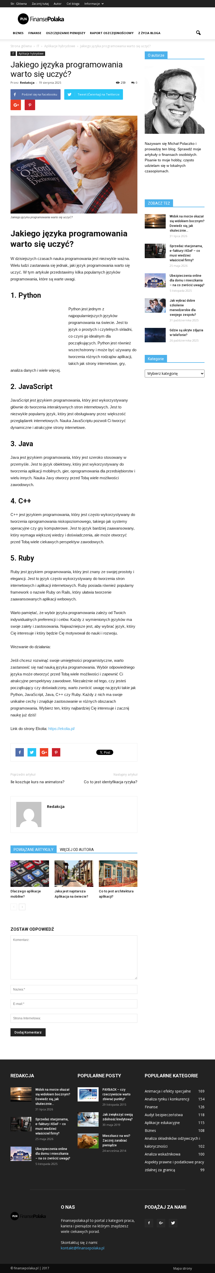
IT (13, 53)
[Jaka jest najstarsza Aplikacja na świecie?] (74, 873)
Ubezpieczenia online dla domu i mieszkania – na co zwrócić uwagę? (187, 280)
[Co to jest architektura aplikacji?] (118, 873)
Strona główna (21, 46)
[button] (198, 33)
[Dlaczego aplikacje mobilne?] (29, 873)
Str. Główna (18, 4)
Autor (58, 4)
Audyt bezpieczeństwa (164, 1114)
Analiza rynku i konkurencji (167, 1098)
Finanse (34, 33)
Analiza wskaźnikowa (162, 1154)
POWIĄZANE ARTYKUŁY (33, 850)
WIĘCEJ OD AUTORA (77, 850)
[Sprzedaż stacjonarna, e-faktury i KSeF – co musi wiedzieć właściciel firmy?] (155, 251)
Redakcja (27, 82)
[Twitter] (173, 1223)
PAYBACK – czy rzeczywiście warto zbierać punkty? (117, 1094)
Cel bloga (73, 4)
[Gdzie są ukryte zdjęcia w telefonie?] (155, 335)
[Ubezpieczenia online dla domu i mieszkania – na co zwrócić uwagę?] (155, 280)
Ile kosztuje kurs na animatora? (37, 782)
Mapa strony (182, 1268)
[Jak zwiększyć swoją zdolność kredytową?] (88, 1119)
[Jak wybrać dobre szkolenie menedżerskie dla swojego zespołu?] (155, 305)
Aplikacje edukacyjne (162, 1122)
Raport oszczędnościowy (111, 33)
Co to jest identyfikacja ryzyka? (110, 782)
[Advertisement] (143, 19)
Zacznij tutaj (40, 4)
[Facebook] (149, 1223)
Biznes (18, 33)
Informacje (92, 4)
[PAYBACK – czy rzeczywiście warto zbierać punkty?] (88, 1094)
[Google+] (161, 1223)
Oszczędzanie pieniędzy (65, 33)
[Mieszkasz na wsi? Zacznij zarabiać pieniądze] (88, 1140)
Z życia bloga (149, 33)
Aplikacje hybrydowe (31, 53)
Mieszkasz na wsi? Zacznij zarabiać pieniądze (116, 1140)
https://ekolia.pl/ (61, 728)
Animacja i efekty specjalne (168, 1091)
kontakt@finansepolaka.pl (82, 1247)
